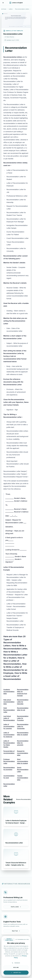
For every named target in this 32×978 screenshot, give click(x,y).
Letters (11, 9)
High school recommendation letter (8, 702)
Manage (17, 963)
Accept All (17, 972)
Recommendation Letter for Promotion (22, 718)
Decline (16, 967)
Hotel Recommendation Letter (9, 710)
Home (4, 9)
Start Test (15, 931)
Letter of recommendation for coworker (8, 726)
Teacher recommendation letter (22, 778)
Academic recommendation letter (8, 691)
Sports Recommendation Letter (22, 769)
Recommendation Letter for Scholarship (22, 726)
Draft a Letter (15, 906)
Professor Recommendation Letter (9, 761)
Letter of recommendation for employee (8, 735)
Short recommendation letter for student (22, 761)
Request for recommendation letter (22, 753)
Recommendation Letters (22, 9)
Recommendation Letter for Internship (22, 702)
